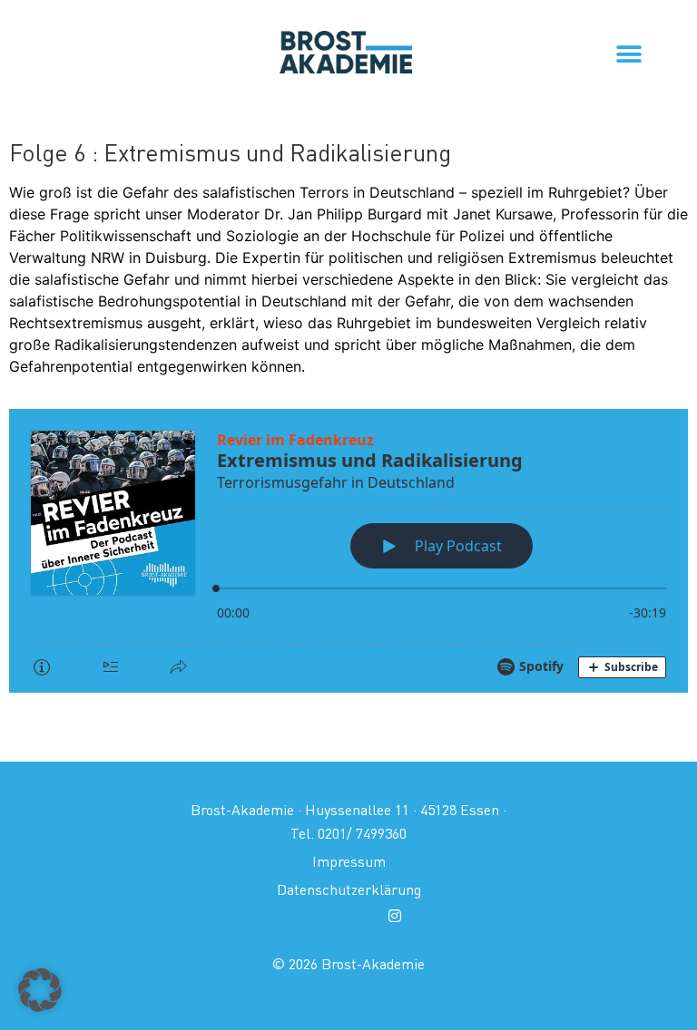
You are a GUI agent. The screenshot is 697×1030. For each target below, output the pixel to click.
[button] (628, 54)
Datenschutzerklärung (349, 889)
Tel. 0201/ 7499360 (348, 833)
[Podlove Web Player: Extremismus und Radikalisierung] (348, 551)
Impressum (349, 861)
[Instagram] (394, 915)
